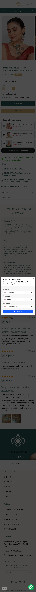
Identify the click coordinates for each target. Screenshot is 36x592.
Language (7, 296)
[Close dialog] (33, 278)
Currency (7, 303)
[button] (4, 588)
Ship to (7, 289)
